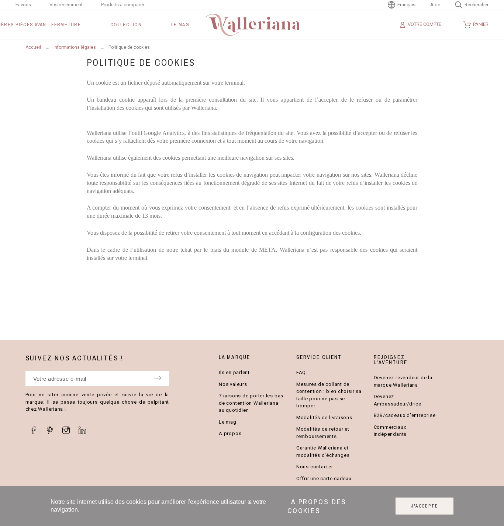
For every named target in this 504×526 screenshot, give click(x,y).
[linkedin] (82, 430)
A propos (230, 433)
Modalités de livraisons (324, 417)
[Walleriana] (252, 25)
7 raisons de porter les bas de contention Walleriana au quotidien (251, 403)
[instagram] (66, 430)
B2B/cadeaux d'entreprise (405, 415)
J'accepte (424, 506)
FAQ (301, 372)
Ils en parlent (234, 372)
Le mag (228, 422)
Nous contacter (314, 466)
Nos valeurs (233, 384)
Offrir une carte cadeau (324, 478)
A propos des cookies (317, 506)
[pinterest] (49, 430)
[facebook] (33, 430)
